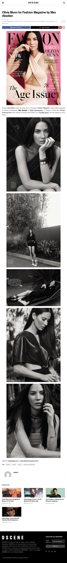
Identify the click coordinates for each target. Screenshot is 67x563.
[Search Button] (64, 2)
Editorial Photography (30, 21)
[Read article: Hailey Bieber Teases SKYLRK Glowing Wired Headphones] (11, 512)
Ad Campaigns (7, 495)
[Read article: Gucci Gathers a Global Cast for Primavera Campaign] (55, 493)
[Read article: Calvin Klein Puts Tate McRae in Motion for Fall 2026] (11, 493)
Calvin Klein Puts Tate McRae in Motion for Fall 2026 (11, 500)
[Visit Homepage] (33, 2)
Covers (21, 21)
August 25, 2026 (29, 503)
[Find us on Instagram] (52, 551)
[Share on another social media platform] (63, 27)
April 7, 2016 (5, 19)
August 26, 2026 (7, 503)
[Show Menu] (3, 2)
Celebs (16, 21)
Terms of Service (18, 552)
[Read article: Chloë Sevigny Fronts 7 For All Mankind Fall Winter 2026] (33, 493)
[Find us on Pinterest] (55, 551)
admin (16, 472)
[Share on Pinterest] (60, 27)
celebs (14, 464)
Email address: (48, 541)
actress (8, 464)
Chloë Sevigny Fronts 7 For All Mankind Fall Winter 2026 (32, 500)
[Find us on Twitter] (49, 551)
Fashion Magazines (41, 21)
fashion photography (29, 464)
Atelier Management (8, 21)
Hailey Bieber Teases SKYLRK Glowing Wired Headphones (10, 519)
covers (20, 464)
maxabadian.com (13, 461)
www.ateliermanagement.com (29, 461)
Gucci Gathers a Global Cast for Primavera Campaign (55, 500)
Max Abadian (50, 21)
